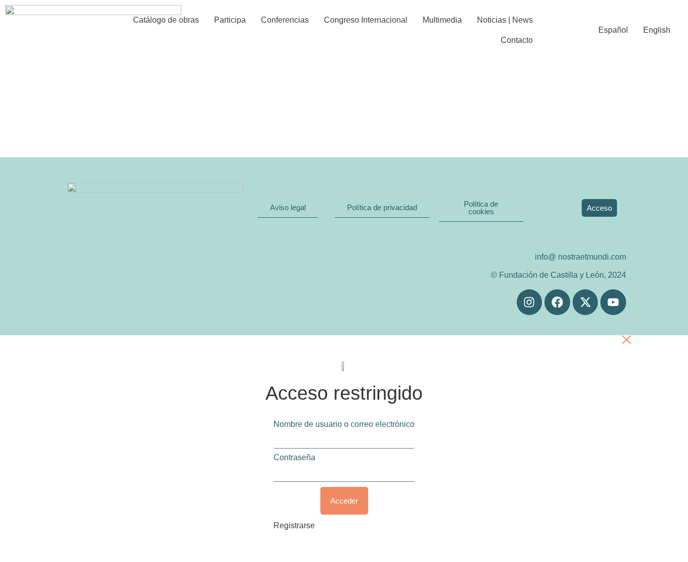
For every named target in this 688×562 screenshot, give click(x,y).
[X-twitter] (585, 302)
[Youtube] (613, 302)
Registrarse (294, 525)
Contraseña (294, 458)
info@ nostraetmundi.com (580, 257)
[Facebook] (557, 302)
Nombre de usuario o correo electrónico (344, 424)
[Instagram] (529, 302)
